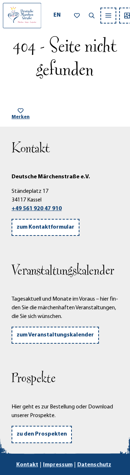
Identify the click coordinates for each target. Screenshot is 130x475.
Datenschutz (94, 465)
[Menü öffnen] (108, 16)
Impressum (58, 465)
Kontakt (27, 465)
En (57, 15)
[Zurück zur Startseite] (22, 15)
